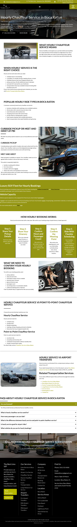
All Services (41, 470)
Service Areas (46, 388)
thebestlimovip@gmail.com (63, 473)
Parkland (40, 506)
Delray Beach (42, 498)
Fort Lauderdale (43, 500)
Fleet (39, 473)
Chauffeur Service (26, 475)
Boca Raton (41, 492)
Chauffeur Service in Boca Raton (51, 381)
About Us (41, 467)
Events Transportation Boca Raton (15, 91)
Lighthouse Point (43, 509)
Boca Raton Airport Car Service (50, 383)
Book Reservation (9, 492)
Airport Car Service (27, 472)
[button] (39, 6)
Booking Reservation (47, 390)
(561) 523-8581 (29, 445)
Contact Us (45, 392)
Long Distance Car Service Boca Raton (52, 387)
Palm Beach (41, 503)
